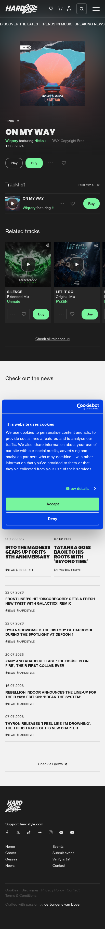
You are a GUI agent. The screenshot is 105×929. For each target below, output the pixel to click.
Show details (77, 489)
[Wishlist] (52, 8)
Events (57, 846)
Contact (58, 865)
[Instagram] (50, 832)
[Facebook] (7, 832)
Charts (10, 853)
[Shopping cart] (60, 8)
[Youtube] (72, 832)
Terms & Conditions (20, 895)
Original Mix (65, 296)
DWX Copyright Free (68, 140)
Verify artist (61, 859)
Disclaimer (29, 890)
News (10, 865)
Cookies (11, 890)
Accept (52, 504)
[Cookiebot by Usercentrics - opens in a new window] (77, 406)
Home (10, 846)
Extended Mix (18, 296)
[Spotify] (61, 832)
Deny (52, 519)
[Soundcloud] (40, 832)
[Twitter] (18, 832)
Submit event (63, 853)
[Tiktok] (29, 832)
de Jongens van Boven (63, 904)
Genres (11, 859)
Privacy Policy (52, 890)
